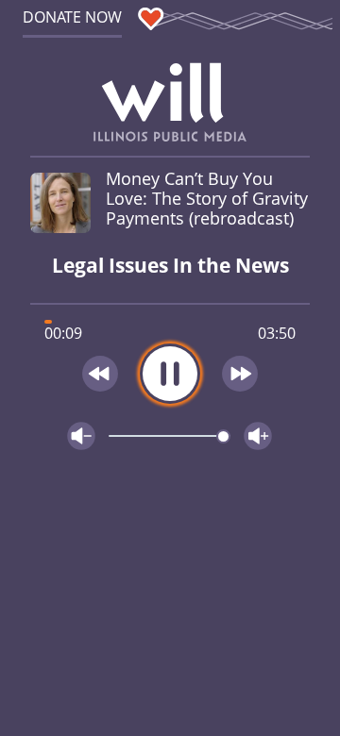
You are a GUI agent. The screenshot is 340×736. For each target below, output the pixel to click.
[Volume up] (258, 436)
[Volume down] (81, 436)
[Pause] (170, 374)
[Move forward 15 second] (240, 374)
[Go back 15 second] (100, 374)
